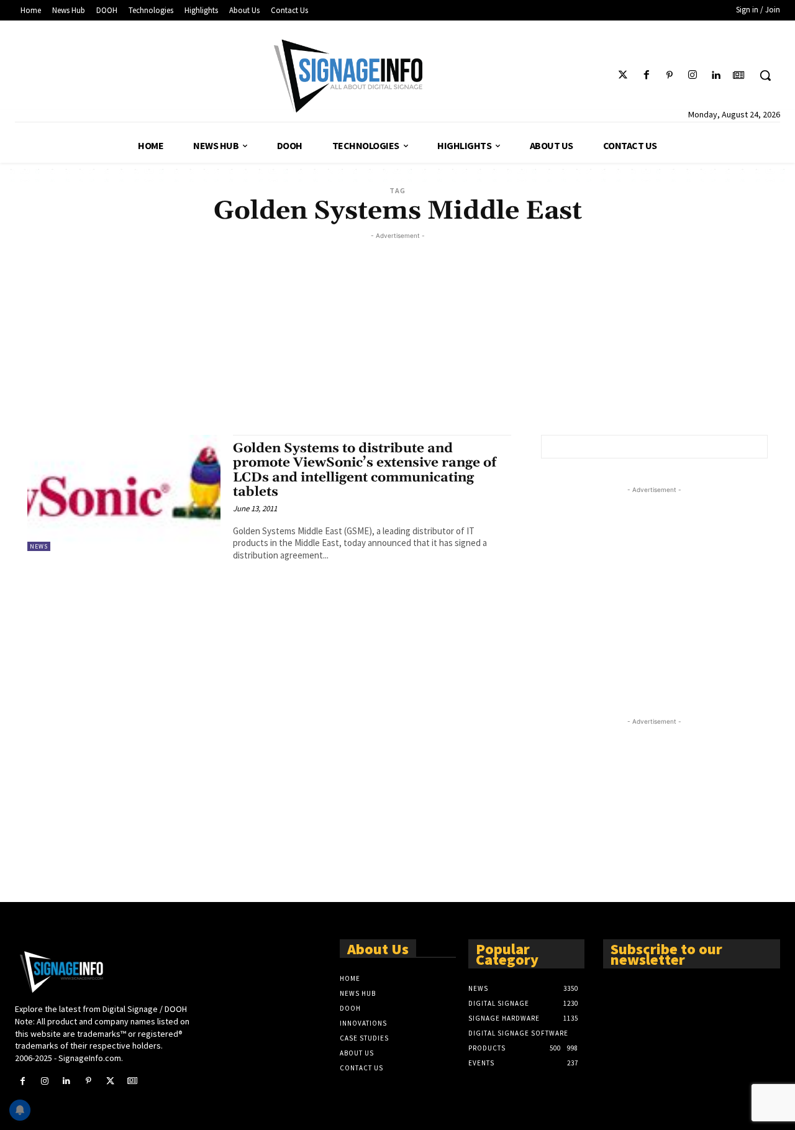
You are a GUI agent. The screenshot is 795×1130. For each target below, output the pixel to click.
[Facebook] (646, 75)
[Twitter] (623, 75)
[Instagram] (692, 75)
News (39, 546)
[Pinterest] (669, 75)
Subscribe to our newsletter (666, 953)
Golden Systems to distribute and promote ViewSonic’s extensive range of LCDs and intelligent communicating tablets (364, 469)
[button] (765, 75)
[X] (110, 1081)
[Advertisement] (397, 329)
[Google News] (738, 75)
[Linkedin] (715, 75)
